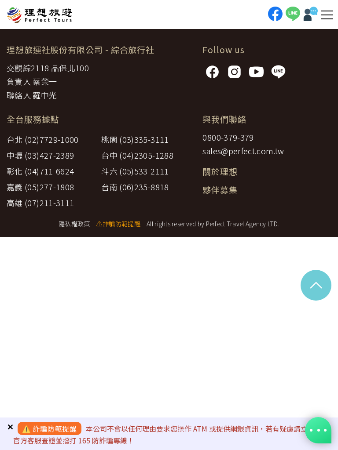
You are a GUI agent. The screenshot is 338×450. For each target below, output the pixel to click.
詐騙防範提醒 (55, 428)
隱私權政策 (74, 223)
